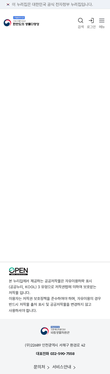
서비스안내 (61, 367)
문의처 (39, 367)
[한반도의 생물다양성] (21, 23)
